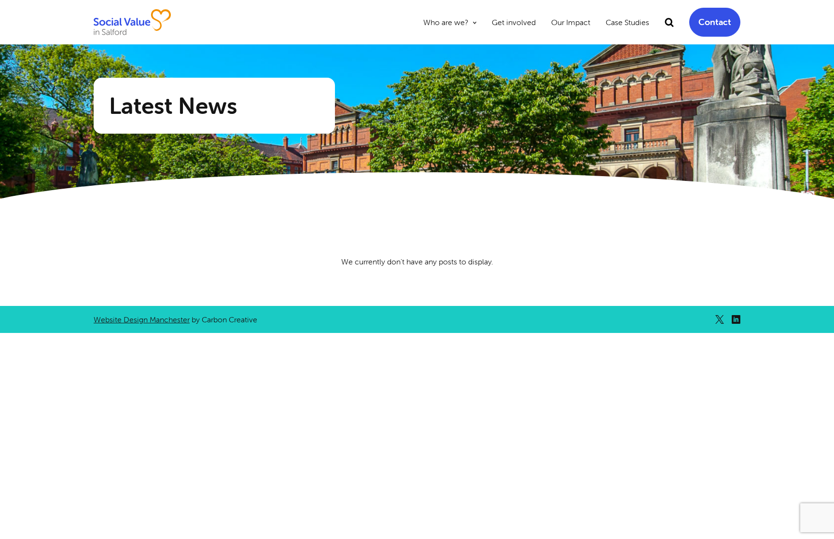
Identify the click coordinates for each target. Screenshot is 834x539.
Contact (714, 22)
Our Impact (570, 22)
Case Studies (627, 22)
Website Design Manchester (142, 319)
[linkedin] (736, 319)
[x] (719, 319)
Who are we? (445, 22)
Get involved (514, 22)
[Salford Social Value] (132, 22)
